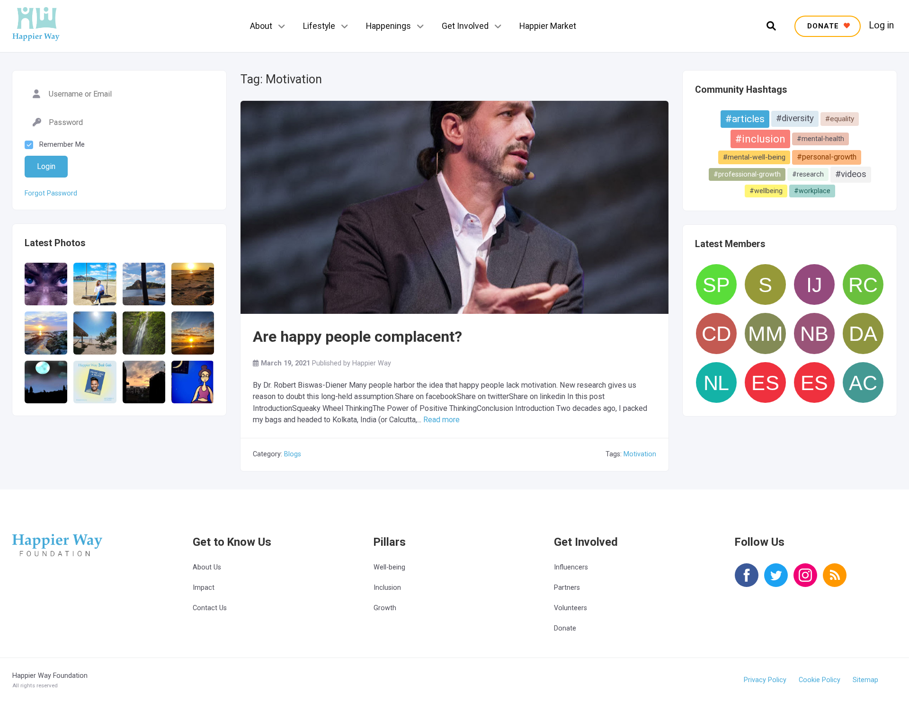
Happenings (388, 26)
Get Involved (465, 26)
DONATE (824, 26)
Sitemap (865, 680)
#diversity (795, 118)
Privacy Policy (765, 680)
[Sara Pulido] (716, 284)
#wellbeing (766, 191)
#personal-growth (826, 156)
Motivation (640, 454)
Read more (441, 419)
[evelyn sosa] (814, 382)
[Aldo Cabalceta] (863, 382)
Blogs (292, 454)
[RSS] (834, 581)
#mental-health (820, 138)
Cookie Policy (819, 680)
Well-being (389, 567)
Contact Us (210, 608)
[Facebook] (746, 581)
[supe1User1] (765, 284)
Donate (565, 628)
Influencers (571, 567)
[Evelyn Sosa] (765, 382)
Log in (881, 25)
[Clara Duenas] (716, 333)
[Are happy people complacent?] (454, 287)
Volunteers (570, 608)
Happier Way (371, 363)
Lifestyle (319, 26)
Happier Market (547, 26)
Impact (203, 588)
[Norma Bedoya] (814, 333)
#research (808, 174)
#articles (745, 118)
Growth (385, 608)
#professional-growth (747, 174)
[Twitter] (775, 581)
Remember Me (62, 145)
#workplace (812, 191)
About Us (207, 567)
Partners (567, 588)
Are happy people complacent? (357, 337)
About (261, 26)
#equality (839, 119)
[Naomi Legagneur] (716, 382)
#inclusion (760, 139)
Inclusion (387, 588)
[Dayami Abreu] (863, 333)
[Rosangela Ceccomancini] (863, 284)
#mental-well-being (754, 157)
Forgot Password (51, 193)
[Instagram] (805, 581)
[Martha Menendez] (765, 333)
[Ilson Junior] (814, 284)
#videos (850, 174)
